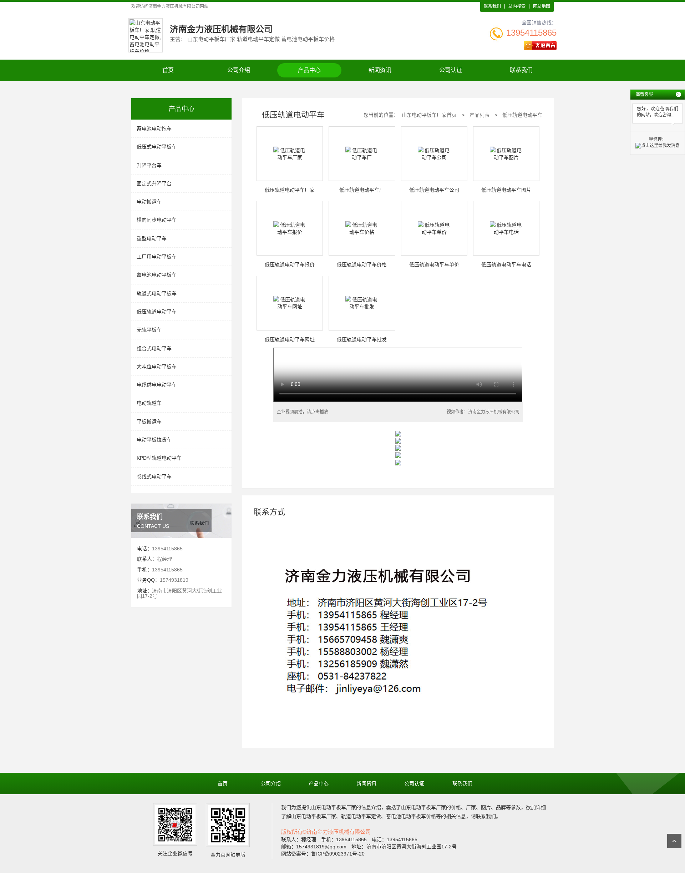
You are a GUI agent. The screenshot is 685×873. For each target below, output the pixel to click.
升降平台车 (149, 165)
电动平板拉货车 (154, 440)
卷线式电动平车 (154, 476)
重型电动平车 (152, 238)
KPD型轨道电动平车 (159, 458)
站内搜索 (517, 6)
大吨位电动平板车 (157, 366)
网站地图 (541, 6)
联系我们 (492, 6)
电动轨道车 (149, 403)
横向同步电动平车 (157, 220)
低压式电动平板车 (157, 147)
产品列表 (479, 115)
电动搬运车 (149, 202)
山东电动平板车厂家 (333, 807)
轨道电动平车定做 (361, 816)
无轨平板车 (149, 330)
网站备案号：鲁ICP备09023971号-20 (323, 854)
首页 (168, 70)
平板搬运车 (149, 421)
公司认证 (450, 70)
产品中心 (309, 70)
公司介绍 (238, 70)
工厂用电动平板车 (157, 256)
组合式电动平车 (154, 348)
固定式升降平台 (154, 183)
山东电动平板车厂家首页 (429, 115)
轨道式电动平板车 (157, 293)
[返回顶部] (674, 841)
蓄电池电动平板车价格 (411, 816)
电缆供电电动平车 (157, 385)
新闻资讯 (380, 70)
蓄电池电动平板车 (157, 275)
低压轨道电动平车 (157, 311)
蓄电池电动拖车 (154, 128)
